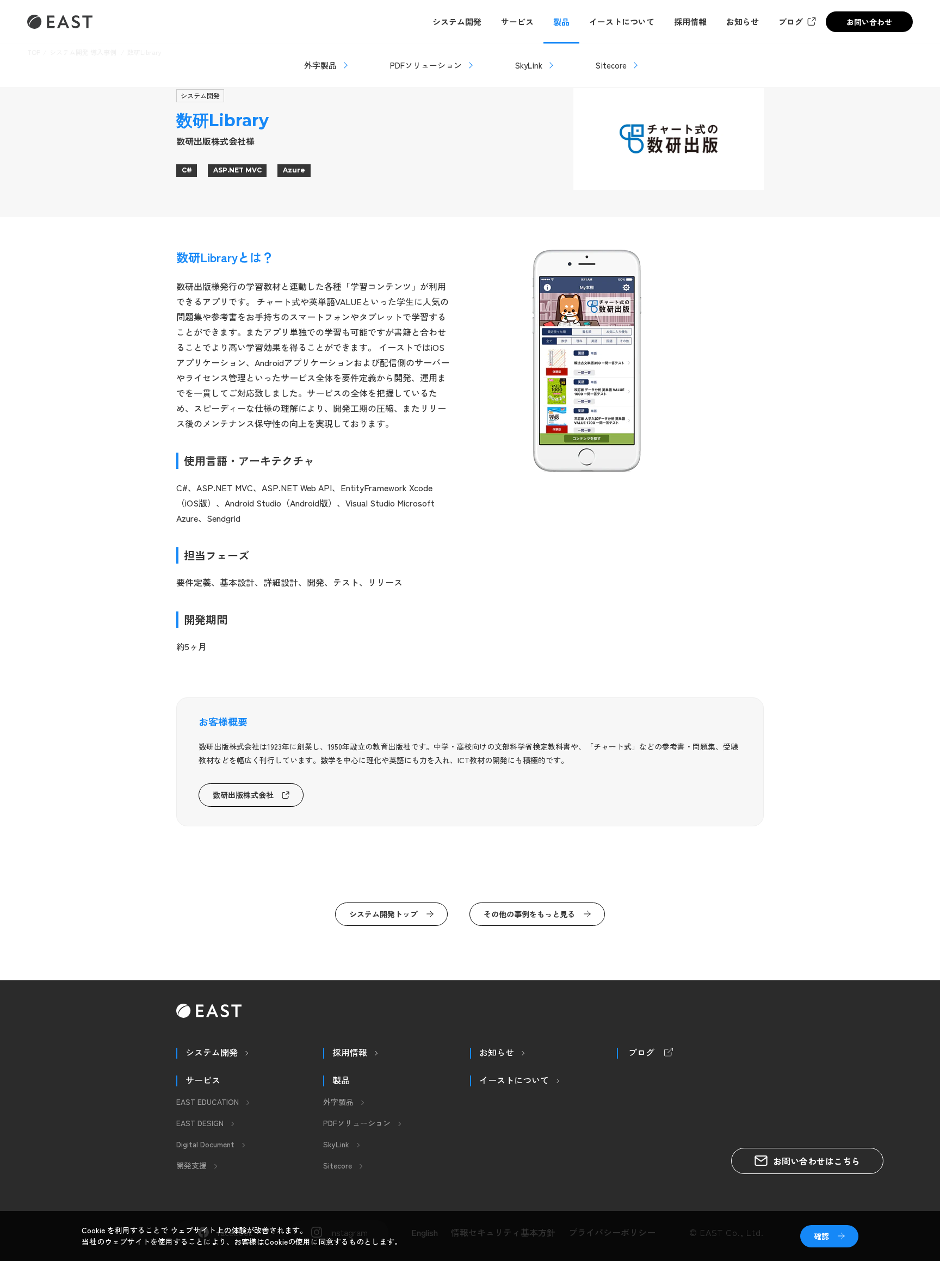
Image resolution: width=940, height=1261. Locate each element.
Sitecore (611, 65)
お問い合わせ (869, 21)
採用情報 (690, 21)
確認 (821, 1236)
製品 (561, 21)
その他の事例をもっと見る (529, 913)
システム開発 (456, 21)
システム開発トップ (383, 913)
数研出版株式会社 (243, 794)
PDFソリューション (426, 65)
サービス (517, 21)
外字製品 (320, 65)
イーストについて (621, 21)
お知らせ (742, 21)
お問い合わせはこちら (816, 1160)
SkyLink (528, 65)
